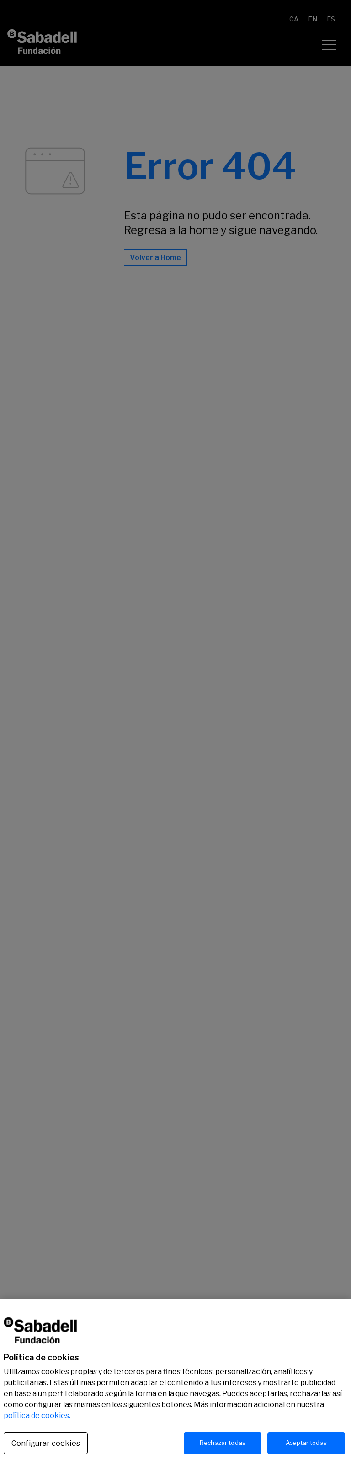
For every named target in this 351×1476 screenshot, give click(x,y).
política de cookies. (37, 1415)
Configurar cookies (45, 1443)
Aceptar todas (306, 1442)
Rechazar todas (222, 1442)
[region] (175, 1387)
